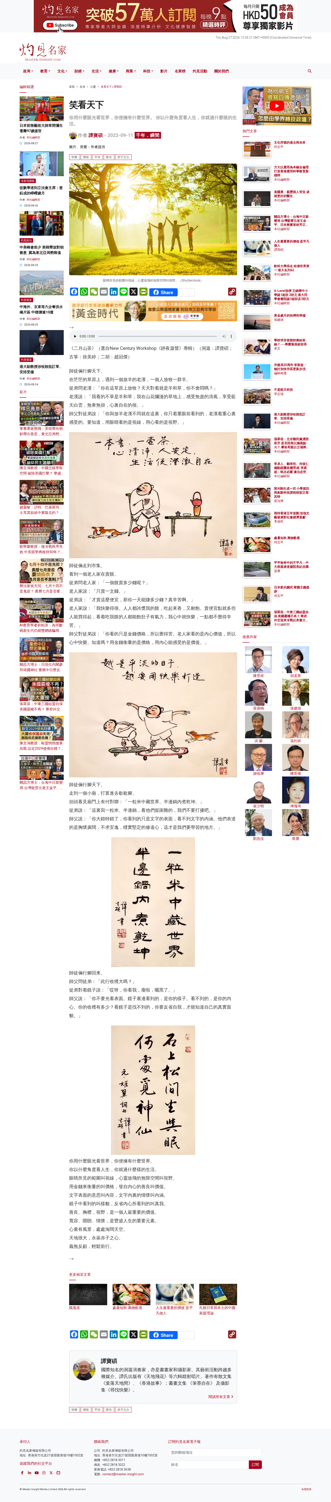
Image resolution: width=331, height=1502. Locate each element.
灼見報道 (26, 300)
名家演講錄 (27, 180)
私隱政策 (306, 1489)
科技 (146, 71)
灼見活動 (200, 71)
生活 (95, 71)
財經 (78, 71)
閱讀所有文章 (220, 1397)
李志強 (278, 394)
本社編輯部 (33, 137)
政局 (26, 71)
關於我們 (221, 71)
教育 (44, 71)
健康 (112, 71)
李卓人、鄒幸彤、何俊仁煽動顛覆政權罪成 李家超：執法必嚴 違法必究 (291, 468)
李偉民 (278, 521)
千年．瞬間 (148, 135)
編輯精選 (280, 373)
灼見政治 (26, 240)
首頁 (72, 86)
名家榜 (180, 71)
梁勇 (277, 571)
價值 (86, 157)
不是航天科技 (283, 389)
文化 (61, 71)
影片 (164, 71)
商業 (129, 71)
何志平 (278, 147)
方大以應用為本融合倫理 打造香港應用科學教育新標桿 (291, 171)
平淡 (97, 157)
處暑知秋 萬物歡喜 (287, 538)
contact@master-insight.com (123, 1474)
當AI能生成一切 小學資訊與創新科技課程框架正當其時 (291, 492)
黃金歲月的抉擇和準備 (290, 315)
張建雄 (278, 320)
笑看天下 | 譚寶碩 (111, 86)
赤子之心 (123, 157)
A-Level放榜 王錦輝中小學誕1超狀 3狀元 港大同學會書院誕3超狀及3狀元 (291, 295)
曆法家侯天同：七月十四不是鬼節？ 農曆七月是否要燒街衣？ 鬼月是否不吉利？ (42, 591)
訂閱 (255, 1464)
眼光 (109, 157)
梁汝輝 (278, 501)
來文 (277, 348)
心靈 (93, 86)
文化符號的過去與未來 (290, 142)
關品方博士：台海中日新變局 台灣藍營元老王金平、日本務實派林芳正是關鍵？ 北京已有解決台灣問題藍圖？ (291, 225)
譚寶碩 (96, 135)
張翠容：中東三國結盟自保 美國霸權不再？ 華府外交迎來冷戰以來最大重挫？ (42, 709)
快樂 (74, 157)
